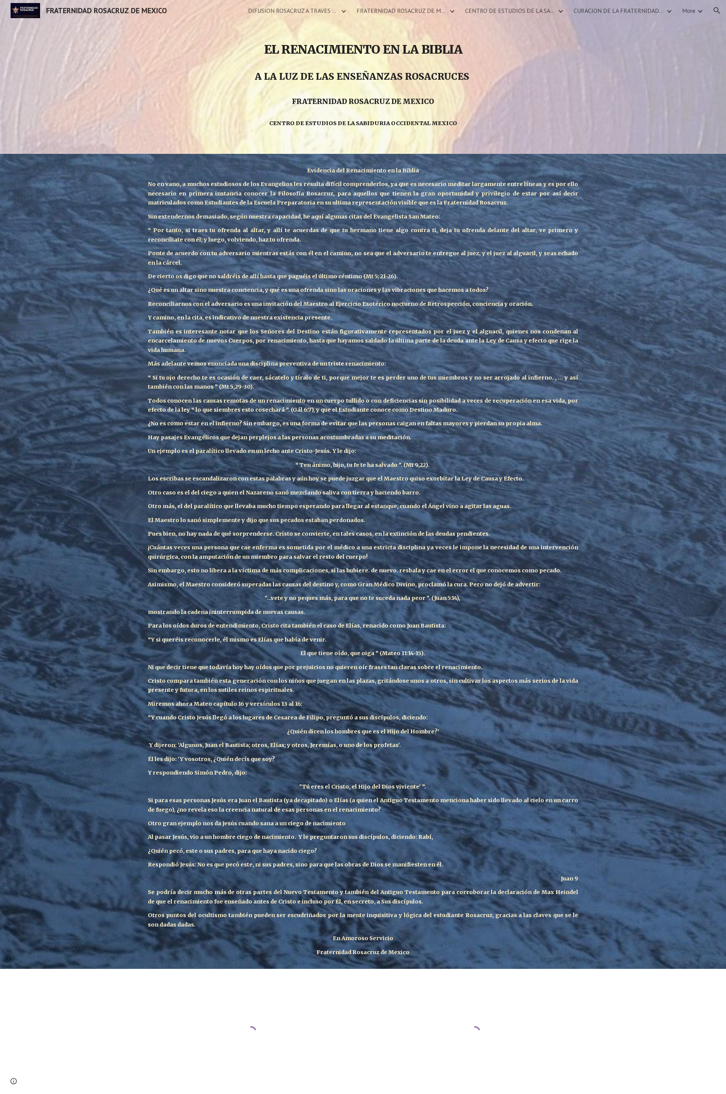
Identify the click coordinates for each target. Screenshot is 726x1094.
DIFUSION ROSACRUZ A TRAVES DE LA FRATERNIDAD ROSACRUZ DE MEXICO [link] (293, 10)
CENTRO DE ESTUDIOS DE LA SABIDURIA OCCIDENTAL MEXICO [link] (510, 10)
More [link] (688, 10)
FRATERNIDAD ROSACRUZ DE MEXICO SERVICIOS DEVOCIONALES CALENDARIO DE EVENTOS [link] (402, 10)
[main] (363, 77)
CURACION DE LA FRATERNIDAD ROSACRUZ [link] (619, 10)
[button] (717, 11)
